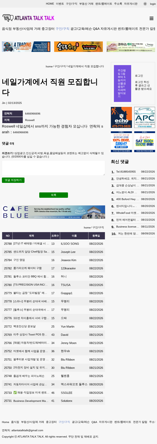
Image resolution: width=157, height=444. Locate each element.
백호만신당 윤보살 (24, 326)
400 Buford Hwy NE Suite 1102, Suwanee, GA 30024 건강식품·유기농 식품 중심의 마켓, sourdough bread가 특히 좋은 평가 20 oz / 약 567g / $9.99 (127, 199)
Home (5, 422)
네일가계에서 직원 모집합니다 (86, 66)
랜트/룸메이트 (103, 3)
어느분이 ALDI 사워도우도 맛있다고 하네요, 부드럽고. (127, 192)
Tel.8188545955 (126, 171)
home (50, 3)
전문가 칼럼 (147, 29)
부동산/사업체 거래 (27, 29)
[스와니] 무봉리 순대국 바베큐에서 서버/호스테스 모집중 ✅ (31, 301)
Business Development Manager (31, 400)
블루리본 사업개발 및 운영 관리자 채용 (31, 359)
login (153, 3)
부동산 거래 (86, 3)
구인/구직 (71, 3)
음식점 (7, 29)
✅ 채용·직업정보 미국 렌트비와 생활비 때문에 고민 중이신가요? (31, 392)
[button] (145, 4)
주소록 (118, 3)
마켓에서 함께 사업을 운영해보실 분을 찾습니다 (31, 351)
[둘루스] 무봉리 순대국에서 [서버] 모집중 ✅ (31, 309)
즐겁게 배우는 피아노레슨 (28, 375)
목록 (53, 194)
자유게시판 (130, 3)
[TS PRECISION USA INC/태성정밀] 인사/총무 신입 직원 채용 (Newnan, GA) (31, 284)
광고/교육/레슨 (81, 29)
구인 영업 (19, 259)
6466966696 (20, 132)
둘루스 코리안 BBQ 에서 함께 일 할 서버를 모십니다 (31, 276)
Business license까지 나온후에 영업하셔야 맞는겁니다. (127, 226)
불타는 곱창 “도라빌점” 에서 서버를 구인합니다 (31, 292)
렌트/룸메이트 (128, 29)
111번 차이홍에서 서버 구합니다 (31, 318)
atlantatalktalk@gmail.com (27, 430)
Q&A (96, 29)
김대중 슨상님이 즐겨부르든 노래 (127, 185)
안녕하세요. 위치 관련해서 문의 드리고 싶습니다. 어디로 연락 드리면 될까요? (127, 178)
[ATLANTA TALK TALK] (29, 18)
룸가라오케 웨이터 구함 (27, 268)
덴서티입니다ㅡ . (126, 205)
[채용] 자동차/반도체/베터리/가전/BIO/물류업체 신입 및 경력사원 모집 (31, 342)
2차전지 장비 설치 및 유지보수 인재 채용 (31, 367)
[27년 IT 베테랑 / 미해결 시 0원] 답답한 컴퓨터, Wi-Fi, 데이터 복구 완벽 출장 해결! (31, 243)
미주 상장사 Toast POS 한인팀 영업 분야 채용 (31, 334)
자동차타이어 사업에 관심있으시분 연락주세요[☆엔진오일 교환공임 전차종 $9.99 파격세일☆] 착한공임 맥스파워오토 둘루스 (31, 384)
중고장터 (48, 29)
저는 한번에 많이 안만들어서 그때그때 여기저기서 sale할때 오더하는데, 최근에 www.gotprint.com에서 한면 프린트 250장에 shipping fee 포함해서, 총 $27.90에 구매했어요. (128, 233)
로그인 (139, 75)
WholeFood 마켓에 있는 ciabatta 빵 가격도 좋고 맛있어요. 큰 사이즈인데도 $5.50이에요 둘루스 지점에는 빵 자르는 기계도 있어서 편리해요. (127, 212)
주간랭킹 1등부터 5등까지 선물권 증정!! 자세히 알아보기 (122, 83)
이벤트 (60, 3)
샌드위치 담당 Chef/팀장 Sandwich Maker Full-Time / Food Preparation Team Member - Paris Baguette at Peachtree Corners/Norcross (31, 251)
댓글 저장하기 (13, 180)
